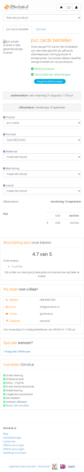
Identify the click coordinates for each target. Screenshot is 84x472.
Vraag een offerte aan (17, 351)
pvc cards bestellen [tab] (17, 29)
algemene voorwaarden (22, 466)
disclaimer (44, 466)
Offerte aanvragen (13, 445)
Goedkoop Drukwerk (15, 452)
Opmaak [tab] (41, 29)
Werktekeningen (12, 437)
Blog (5, 433)
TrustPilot (16, 266)
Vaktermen (9, 441)
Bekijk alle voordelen (17, 405)
